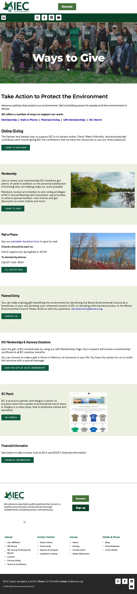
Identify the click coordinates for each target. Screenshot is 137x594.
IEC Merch (95, 119)
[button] (3, 17)
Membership (9, 119)
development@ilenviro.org (87, 309)
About (8, 537)
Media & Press (111, 537)
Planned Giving (50, 119)
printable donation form (25, 241)
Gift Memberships (74, 119)
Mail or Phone (29, 119)
